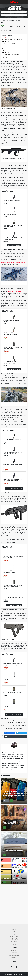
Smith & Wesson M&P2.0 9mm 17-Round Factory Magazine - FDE (12, 465)
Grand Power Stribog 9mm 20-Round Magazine (12, 705)
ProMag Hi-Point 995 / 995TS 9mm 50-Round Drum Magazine (12, 226)
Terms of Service (14, 943)
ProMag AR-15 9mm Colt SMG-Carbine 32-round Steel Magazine (13, 598)
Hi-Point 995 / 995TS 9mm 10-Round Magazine (12, 201)
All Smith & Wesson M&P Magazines (14, 488)
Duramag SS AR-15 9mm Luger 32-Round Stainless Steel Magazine (13, 571)
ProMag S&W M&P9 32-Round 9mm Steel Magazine (13, 440)
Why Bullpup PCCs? (6, 38)
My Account (14, 929)
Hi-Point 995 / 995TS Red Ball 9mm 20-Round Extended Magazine (12, 213)
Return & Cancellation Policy (14, 939)
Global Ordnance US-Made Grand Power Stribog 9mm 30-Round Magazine (12, 664)
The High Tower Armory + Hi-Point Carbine (12, 39)
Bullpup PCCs (5, 58)
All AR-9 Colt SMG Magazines (14, 605)
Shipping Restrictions (14, 936)
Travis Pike (6, 28)
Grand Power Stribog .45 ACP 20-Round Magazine (12, 678)
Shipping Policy (14, 938)
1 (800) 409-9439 (16, 964)
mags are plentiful (17, 84)
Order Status (14, 933)
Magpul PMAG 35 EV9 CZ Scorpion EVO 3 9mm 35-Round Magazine (12, 362)
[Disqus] (14, 902)
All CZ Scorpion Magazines (14, 369)
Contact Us (14, 944)
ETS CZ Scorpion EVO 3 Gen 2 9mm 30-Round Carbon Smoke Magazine (12, 333)
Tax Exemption (14, 957)
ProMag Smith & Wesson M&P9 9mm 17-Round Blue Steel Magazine (12, 453)
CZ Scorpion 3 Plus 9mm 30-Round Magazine (11, 321)
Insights (2, 25)
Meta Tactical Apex (6, 47)
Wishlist (14, 931)
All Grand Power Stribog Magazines (14, 714)
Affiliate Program (14, 950)
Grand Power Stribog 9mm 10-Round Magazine (12, 693)
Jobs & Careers (14, 952)
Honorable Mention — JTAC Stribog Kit (10, 54)
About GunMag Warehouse (14, 948)
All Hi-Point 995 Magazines (14, 245)
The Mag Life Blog (14, 959)
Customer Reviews (14, 954)
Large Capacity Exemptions (14, 955)
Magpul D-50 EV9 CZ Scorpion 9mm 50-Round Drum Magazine (12, 348)
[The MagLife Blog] (14, 7)
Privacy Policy (14, 941)
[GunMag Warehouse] (14, 2)
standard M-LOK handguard (14, 291)
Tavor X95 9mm (5, 50)
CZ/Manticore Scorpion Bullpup (9, 43)
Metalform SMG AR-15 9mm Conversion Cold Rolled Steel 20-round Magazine (13, 586)
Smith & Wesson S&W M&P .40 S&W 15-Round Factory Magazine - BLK (12, 480)
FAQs (14, 934)
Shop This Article (6, 41)
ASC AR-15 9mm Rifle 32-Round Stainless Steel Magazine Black (13, 557)
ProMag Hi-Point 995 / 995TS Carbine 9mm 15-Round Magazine (13, 238)
